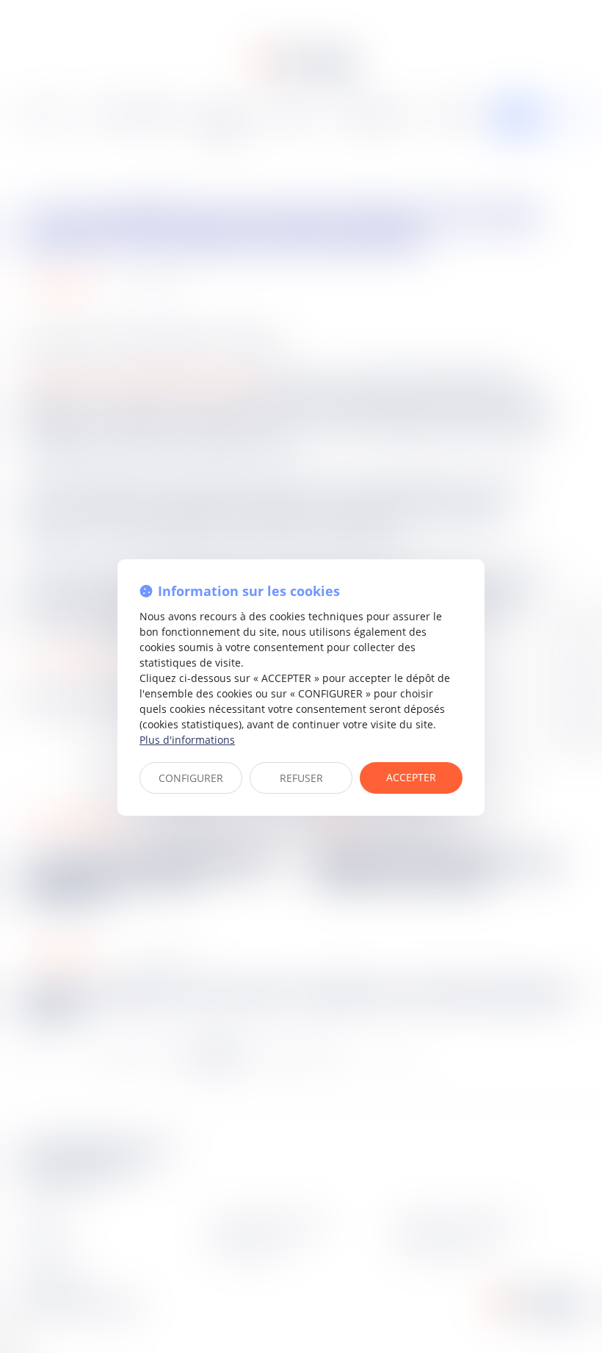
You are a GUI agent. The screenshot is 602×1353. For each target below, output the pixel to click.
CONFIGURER (191, 778)
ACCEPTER (411, 777)
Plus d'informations (187, 740)
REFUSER (301, 778)
